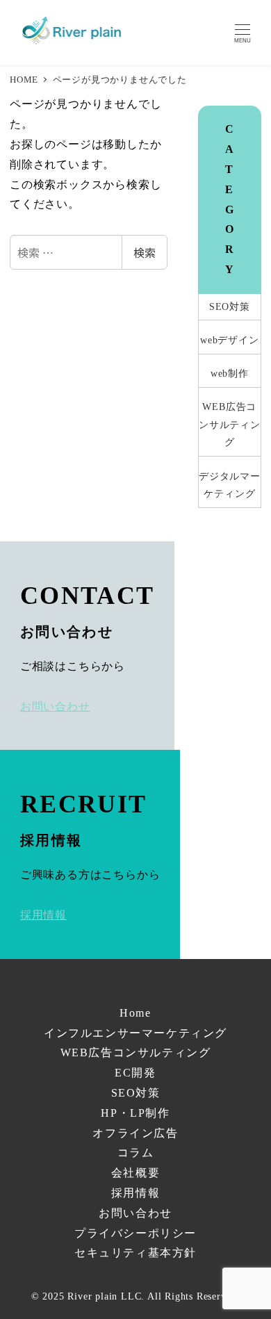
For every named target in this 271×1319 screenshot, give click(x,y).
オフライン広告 (135, 1133)
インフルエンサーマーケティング (135, 1033)
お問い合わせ (135, 1213)
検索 (144, 252)
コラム (135, 1152)
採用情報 (135, 1193)
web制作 (230, 373)
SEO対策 (229, 306)
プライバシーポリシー (135, 1233)
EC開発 (135, 1073)
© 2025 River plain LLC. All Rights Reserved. (135, 1296)
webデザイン (229, 339)
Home (135, 1013)
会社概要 (135, 1173)
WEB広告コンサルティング (230, 424)
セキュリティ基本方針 (135, 1253)
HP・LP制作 (135, 1113)
